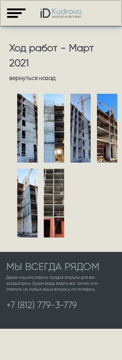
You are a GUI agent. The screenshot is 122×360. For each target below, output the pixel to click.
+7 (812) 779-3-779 (41, 305)
